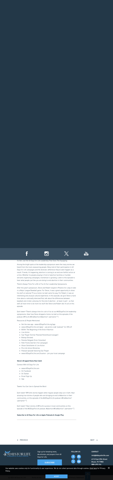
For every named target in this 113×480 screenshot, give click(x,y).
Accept (56, 476)
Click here (93, 468)
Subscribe (50, 462)
